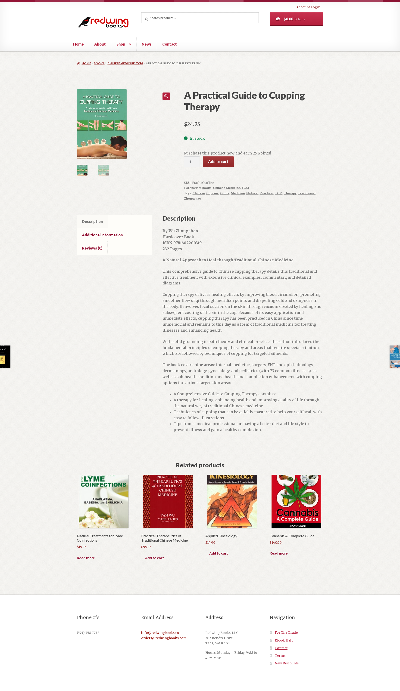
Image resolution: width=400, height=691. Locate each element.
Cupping (212, 193)
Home (78, 44)
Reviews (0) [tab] (92, 248)
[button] (166, 96)
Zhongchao (192, 198)
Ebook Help (284, 640)
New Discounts (287, 663)
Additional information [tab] (102, 235)
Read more (86, 558)
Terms (280, 656)
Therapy (290, 193)
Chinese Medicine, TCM (125, 63)
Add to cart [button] (154, 558)
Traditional (307, 193)
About (100, 44)
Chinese (199, 193)
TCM (278, 193)
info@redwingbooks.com (161, 633)
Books (99, 63)
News (147, 44)
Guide (224, 193)
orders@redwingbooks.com (164, 638)
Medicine (238, 193)
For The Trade (286, 633)
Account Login (308, 7)
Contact (169, 44)
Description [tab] (92, 221)
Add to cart (218, 161)
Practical (267, 193)
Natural (252, 193)
